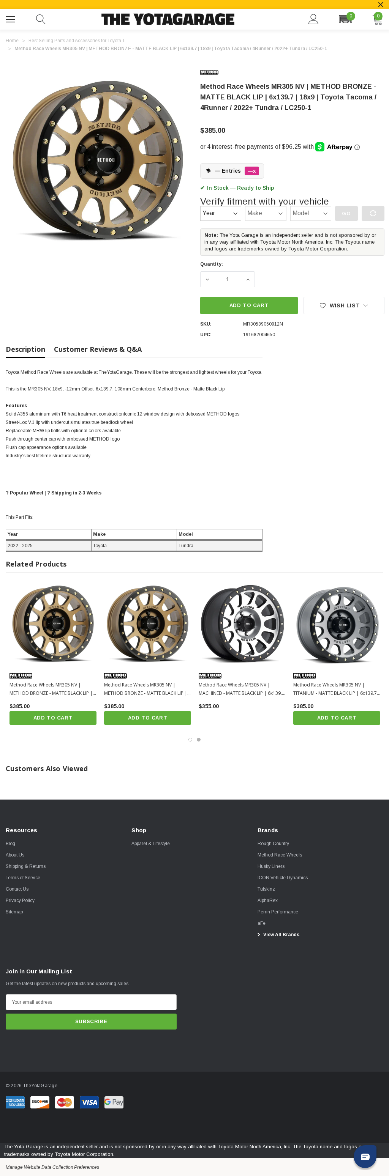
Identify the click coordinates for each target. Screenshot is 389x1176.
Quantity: (211, 264)
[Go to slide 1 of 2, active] (190, 739)
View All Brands (280, 934)
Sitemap (14, 912)
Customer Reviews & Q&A (98, 349)
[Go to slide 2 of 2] (199, 739)
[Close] (380, 4)
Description (25, 349)
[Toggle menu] (11, 18)
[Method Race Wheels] (215, 72)
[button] (345, 19)
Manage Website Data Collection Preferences (52, 1167)
